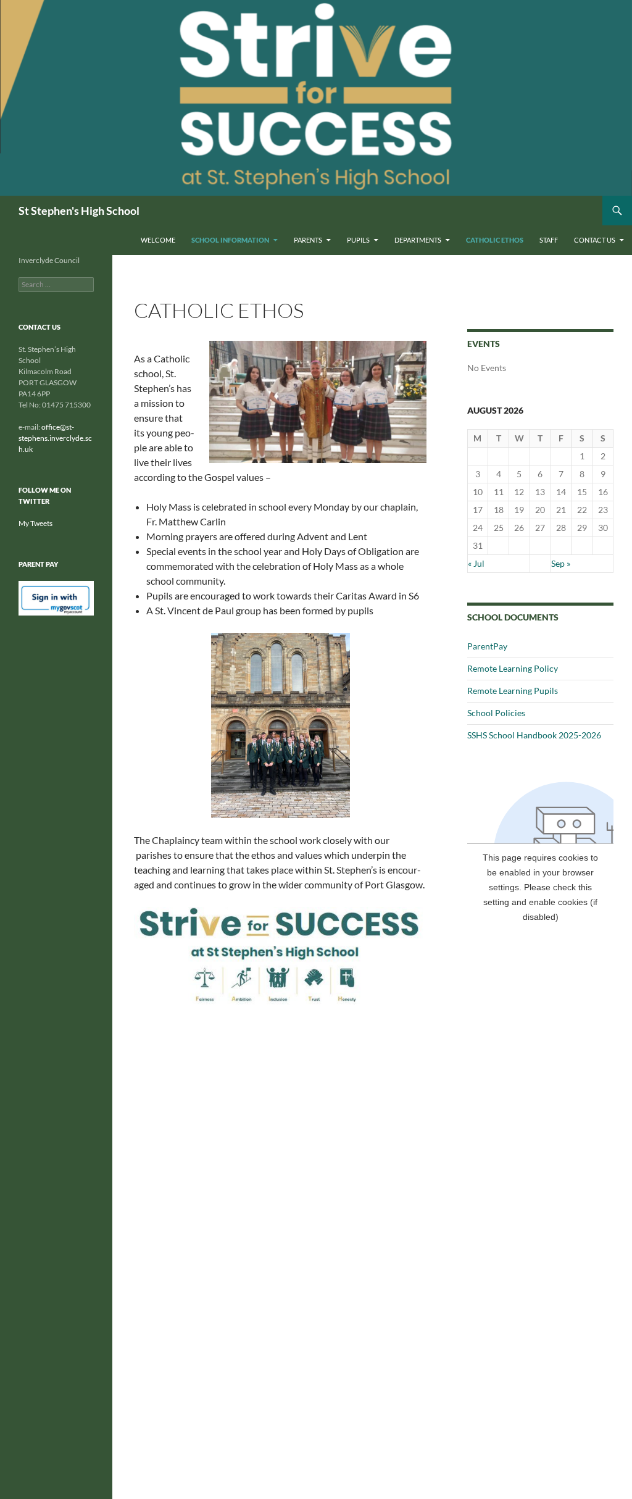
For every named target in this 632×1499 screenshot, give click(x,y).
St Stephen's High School (79, 210)
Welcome (158, 240)
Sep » (560, 563)
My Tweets (35, 523)
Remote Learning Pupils (512, 690)
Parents (308, 240)
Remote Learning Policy (512, 668)
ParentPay (487, 646)
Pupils (358, 240)
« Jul (476, 563)
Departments (417, 240)
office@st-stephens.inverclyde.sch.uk (55, 438)
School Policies (496, 713)
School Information (230, 240)
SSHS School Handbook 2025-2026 (534, 735)
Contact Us (594, 240)
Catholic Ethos (494, 240)
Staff (548, 240)
